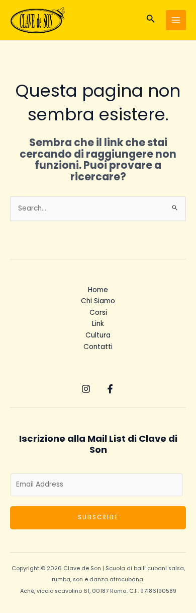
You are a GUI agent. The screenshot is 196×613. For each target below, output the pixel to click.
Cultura (98, 335)
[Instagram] (85, 388)
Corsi (98, 312)
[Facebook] (110, 388)
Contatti (98, 347)
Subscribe (98, 517)
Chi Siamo (98, 301)
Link (98, 323)
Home (98, 290)
